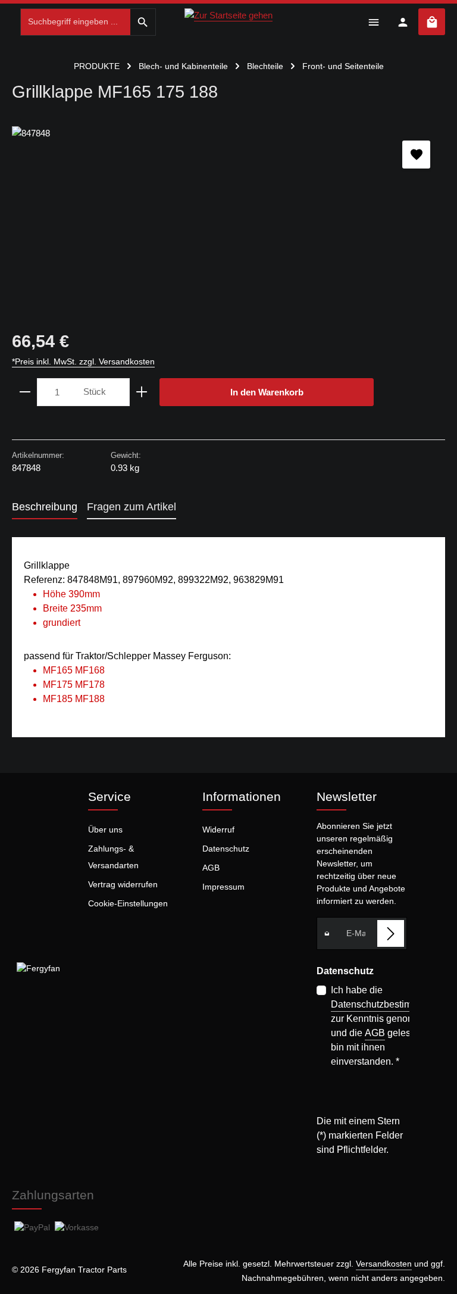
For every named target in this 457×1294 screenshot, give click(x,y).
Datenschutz (225, 848)
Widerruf (218, 829)
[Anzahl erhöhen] (142, 392)
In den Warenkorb (266, 392)
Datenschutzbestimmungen (388, 1004)
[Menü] (373, 21)
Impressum (223, 886)
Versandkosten (384, 1263)
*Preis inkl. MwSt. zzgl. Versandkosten (83, 361)
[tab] (44, 507)
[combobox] (75, 22)
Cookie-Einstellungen (128, 903)
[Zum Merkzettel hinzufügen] (416, 155)
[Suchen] (143, 22)
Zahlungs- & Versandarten (113, 857)
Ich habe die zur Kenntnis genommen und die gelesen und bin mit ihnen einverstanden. (388, 1026)
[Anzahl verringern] (24, 392)
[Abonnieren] (390, 933)
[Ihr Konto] (402, 21)
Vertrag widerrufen (123, 884)
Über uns (105, 829)
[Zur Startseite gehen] (228, 20)
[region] (228, 215)
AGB (211, 867)
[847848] (228, 215)
